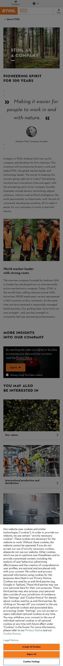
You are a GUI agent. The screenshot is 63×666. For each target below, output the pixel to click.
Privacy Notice (34, 630)
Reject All (31, 654)
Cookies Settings (31, 661)
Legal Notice (10, 640)
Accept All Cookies (31, 646)
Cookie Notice (11, 634)
